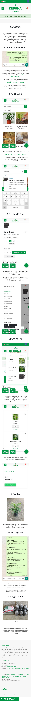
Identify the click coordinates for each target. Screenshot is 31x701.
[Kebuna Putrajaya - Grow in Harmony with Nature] (15, 8)
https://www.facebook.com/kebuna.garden (18, 668)
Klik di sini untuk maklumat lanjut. (13, 657)
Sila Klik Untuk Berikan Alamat (15, 82)
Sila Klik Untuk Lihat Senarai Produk (15, 154)
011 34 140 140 (5, 665)
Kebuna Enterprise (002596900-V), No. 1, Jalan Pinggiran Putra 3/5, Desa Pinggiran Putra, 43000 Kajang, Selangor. (15, 676)
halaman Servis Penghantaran (18, 75)
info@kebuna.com (11, 666)
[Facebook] (28, 1)
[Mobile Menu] (3, 8)
